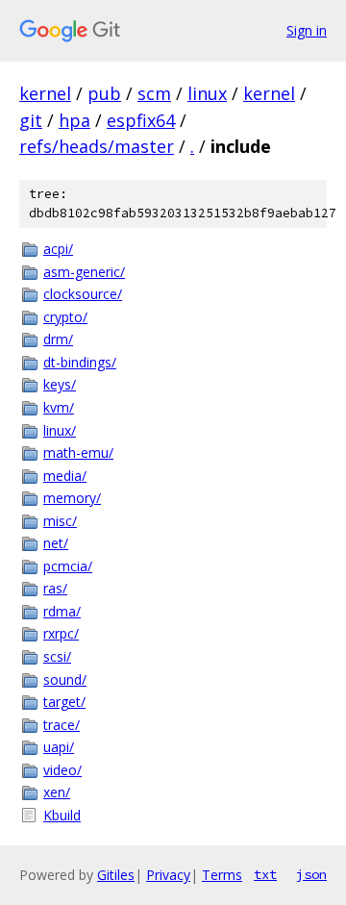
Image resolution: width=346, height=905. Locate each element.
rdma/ (62, 611)
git (30, 120)
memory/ (72, 498)
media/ (64, 475)
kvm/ (58, 407)
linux (207, 93)
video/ (62, 770)
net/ (55, 543)
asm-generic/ (84, 272)
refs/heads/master (96, 146)
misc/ (60, 521)
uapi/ (58, 747)
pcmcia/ (67, 566)
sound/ (64, 679)
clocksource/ (82, 294)
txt (265, 874)
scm (154, 93)
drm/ (58, 339)
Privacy (168, 875)
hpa (74, 120)
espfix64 (141, 120)
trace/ (61, 725)
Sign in (306, 30)
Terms (222, 875)
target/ (64, 701)
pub (104, 93)
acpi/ (58, 248)
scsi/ (57, 656)
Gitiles (116, 875)
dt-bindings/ (79, 362)
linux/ (59, 430)
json (311, 874)
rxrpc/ (61, 633)
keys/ (59, 384)
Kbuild (62, 815)
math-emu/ (78, 452)
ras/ (55, 588)
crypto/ (65, 317)
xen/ (56, 792)
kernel (45, 93)
